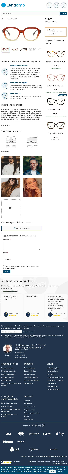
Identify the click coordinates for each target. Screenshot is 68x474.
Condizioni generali (7, 380)
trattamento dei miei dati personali (32, 335)
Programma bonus (52, 371)
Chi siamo (27, 401)
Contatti (26, 416)
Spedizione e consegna (8, 374)
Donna (10, 18)
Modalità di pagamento (8, 371)
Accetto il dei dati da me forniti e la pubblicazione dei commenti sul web (21, 267)
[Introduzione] (2, 18)
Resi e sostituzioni (29, 368)
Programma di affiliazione (55, 380)
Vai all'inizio (17, 461)
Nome (5, 253)
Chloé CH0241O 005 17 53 (56, 85)
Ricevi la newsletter (28, 332)
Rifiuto (60, 472)
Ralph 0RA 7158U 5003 (56, 133)
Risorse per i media (29, 407)
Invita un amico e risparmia (55, 377)
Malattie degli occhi (7, 406)
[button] (6, 49)
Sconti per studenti (52, 386)
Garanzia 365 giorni (30, 371)
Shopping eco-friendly (53, 389)
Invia (6, 272)
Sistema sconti (51, 383)
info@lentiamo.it (20, 357)
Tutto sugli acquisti (7, 368)
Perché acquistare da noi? (32, 413)
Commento (6, 239)
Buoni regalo (50, 374)
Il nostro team (28, 404)
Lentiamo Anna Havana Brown (55, 62)
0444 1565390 (19, 355)
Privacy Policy (27, 472)
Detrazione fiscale (29, 374)
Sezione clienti (28, 383)
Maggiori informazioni (41, 472)
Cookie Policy (10, 469)
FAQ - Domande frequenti (31, 380)
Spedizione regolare (53, 368)
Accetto (52, 472)
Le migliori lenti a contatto (9, 403)
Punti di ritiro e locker (7, 377)
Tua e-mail (6, 259)
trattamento (14, 266)
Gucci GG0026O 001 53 (56, 109)
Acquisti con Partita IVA (31, 377)
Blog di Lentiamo (29, 410)
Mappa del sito (28, 419)
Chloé (15, 18)
